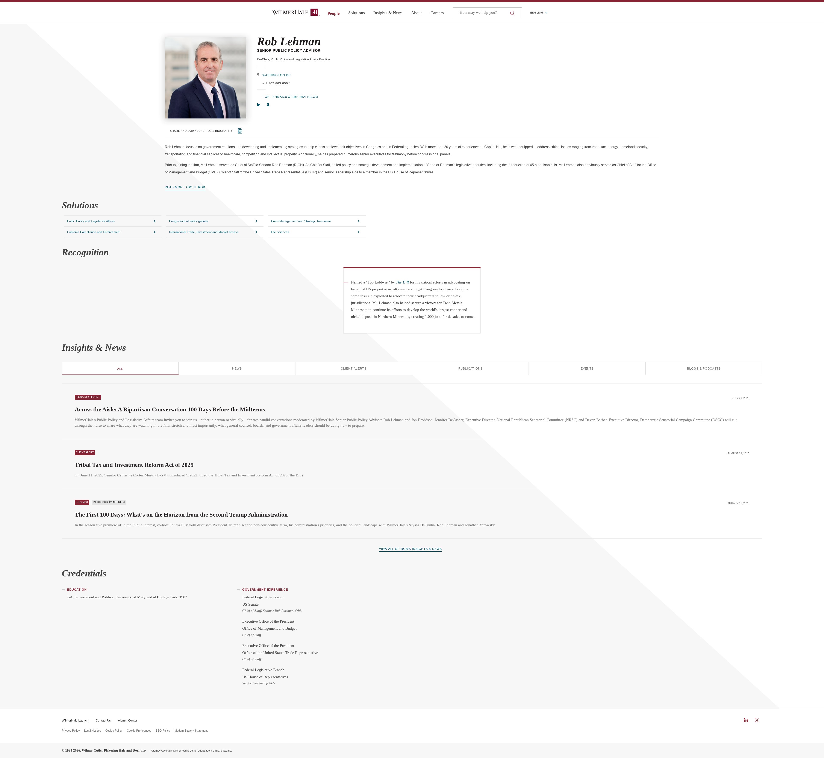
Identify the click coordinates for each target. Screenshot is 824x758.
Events (587, 368)
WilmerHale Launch (75, 720)
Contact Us (103, 720)
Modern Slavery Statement (191, 730)
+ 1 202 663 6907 (276, 83)
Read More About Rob (185, 187)
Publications (470, 368)
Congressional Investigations (188, 221)
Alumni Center (127, 720)
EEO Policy (163, 730)
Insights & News (388, 12)
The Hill (402, 282)
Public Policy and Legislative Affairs (91, 221)
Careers (437, 12)
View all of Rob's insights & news (410, 548)
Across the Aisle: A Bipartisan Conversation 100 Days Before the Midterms (170, 409)
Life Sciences (280, 232)
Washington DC (276, 75)
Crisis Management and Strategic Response (301, 221)
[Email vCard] (268, 105)
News (237, 368)
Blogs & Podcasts (704, 368)
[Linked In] (258, 105)
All (120, 368)
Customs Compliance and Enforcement (93, 232)
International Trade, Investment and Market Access (203, 232)
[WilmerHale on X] (757, 720)
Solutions (356, 12)
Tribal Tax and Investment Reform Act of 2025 (134, 464)
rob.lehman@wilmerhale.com (290, 97)
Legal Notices (92, 730)
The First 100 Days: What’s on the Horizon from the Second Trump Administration (181, 514)
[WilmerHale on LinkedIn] (746, 720)
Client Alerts (354, 368)
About (416, 12)
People (333, 13)
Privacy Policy (71, 730)
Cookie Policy (114, 730)
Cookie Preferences (139, 730)
